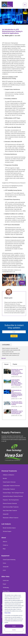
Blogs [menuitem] (4, 548)
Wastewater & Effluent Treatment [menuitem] (10, 517)
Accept (14, 626)
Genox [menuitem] (4, 563)
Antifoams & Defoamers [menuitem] (8, 474)
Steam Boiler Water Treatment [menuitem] (10, 510)
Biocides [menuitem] (5, 478)
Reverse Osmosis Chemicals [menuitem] (10, 503)
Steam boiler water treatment (10, 355)
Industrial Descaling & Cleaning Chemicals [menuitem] (13, 496)
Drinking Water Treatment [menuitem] (9, 489)
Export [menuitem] (4, 584)
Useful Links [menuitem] (6, 580)
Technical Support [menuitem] (7, 531)
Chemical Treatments (9, 471)
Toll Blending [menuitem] (6, 587)
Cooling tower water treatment (11, 353)
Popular (15, 364)
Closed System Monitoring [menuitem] (9, 559)
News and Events (7, 351)
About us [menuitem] (5, 541)
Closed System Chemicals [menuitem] (9, 482)
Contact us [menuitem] (5, 545)
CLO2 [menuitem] (4, 570)
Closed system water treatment (11, 350)
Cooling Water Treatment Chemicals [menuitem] (11, 485)
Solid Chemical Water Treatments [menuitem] (11, 507)
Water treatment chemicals (10, 348)
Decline (14, 629)
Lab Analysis (6, 524)
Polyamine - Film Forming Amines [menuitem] (11, 499)
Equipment (5, 555)
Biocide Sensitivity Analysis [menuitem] (9, 527)
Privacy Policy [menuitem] (6, 591)
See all (3, 358)
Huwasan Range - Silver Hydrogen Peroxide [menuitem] (13, 492)
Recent (6, 364)
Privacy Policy (8, 612)
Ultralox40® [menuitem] (5, 514)
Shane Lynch (9, 35)
